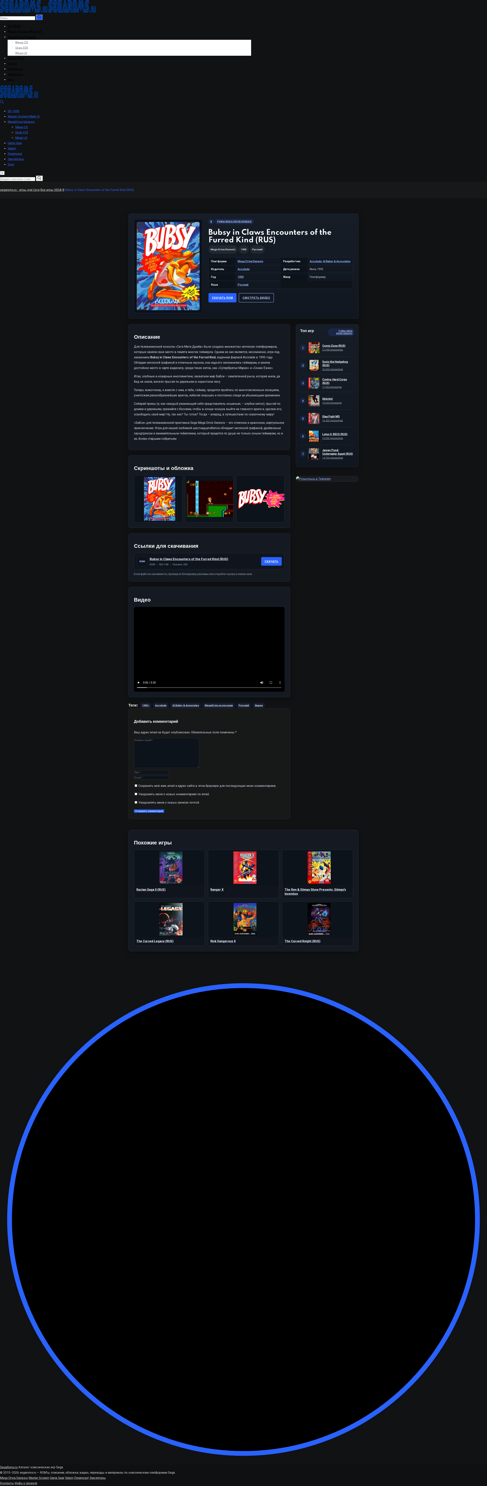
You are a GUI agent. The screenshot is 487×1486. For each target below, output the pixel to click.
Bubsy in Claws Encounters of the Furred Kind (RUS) (189, 559)
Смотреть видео (256, 297)
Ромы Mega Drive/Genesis (234, 221)
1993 (241, 276)
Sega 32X (21, 48)
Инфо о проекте (26, 1483)
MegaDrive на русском (219, 705)
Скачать (271, 561)
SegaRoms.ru (9, 1467)
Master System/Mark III (25, 31)
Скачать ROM (222, 297)
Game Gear (16, 58)
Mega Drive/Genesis (223, 249)
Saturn (12, 63)
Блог (11, 79)
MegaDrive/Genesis (22, 37)
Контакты (7, 1483)
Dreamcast (15, 69)
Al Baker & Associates (337, 261)
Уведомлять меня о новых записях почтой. (169, 802)
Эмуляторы (15, 74)
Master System (39, 1478)
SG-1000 (14, 26)
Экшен (259, 705)
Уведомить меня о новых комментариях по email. (173, 794)
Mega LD (21, 53)
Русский (243, 284)
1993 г (145, 705)
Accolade (316, 261)
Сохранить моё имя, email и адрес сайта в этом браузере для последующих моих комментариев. (207, 786)
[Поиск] (2, 103)
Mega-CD (21, 42)
